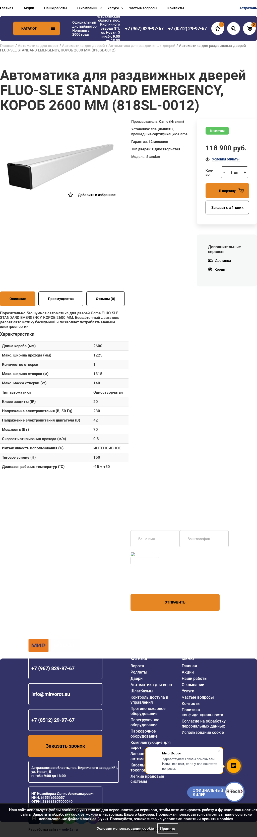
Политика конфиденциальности (202, 712)
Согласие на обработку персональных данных (204, 724)
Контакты (175, 8)
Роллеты (139, 672)
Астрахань (248, 8)
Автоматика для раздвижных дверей (141, 45)
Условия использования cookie (125, 828)
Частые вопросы (143, 8)
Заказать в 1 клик (227, 207)
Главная (7, 8)
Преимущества (61, 299)
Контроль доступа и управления (149, 700)
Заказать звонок (65, 746)
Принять (167, 828)
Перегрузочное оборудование (145, 722)
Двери (137, 678)
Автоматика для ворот (38, 45)
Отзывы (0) (105, 299)
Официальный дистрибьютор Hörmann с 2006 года (84, 28)
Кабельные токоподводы (143, 767)
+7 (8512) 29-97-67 (53, 720)
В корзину (227, 191)
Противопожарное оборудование (148, 711)
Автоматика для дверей (83, 45)
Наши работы (55, 8)
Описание (18, 299)
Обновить (144, 554)
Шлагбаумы (142, 691)
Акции (29, 8)
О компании (87, 8)
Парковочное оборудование (144, 734)
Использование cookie (203, 732)
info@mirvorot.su (50, 694)
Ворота (137, 666)
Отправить (175, 602)
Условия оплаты (225, 159)
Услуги (113, 8)
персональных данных (149, 584)
